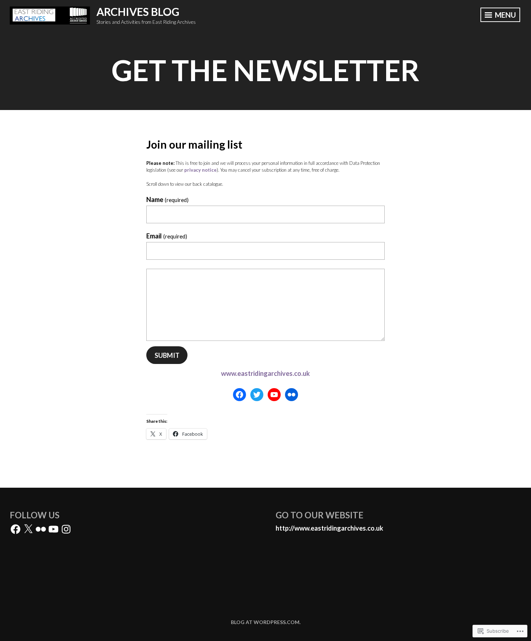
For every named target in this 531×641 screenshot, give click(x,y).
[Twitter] (256, 394)
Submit (167, 355)
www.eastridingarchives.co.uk (265, 373)
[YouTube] (274, 394)
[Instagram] (66, 529)
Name (167, 199)
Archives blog (138, 11)
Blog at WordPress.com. (266, 622)
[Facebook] (239, 394)
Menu (504, 14)
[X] (28, 529)
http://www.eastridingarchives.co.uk (329, 528)
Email (166, 236)
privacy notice (200, 170)
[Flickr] (291, 394)
